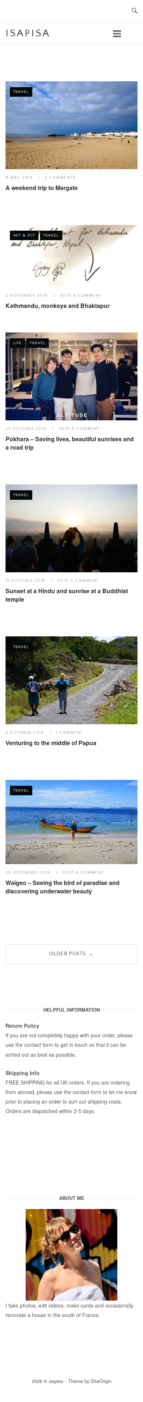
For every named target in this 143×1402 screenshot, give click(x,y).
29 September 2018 (29, 872)
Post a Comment (80, 295)
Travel (21, 92)
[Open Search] (134, 11)
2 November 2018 (28, 295)
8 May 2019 (20, 177)
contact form (38, 1044)
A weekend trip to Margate (42, 187)
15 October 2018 (26, 581)
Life (17, 343)
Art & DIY (24, 235)
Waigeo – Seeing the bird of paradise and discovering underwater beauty (63, 886)
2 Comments (60, 177)
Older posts (71, 953)
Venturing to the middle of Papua (51, 743)
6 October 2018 (26, 732)
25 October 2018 (27, 429)
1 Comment (69, 732)
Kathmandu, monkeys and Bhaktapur (58, 305)
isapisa (28, 33)
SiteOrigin (101, 1380)
